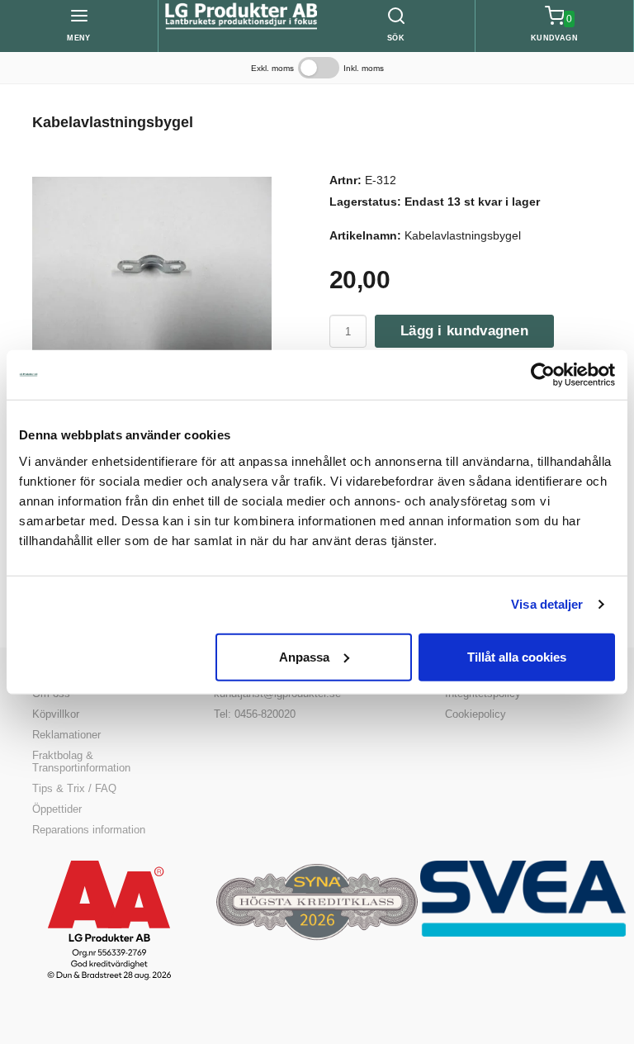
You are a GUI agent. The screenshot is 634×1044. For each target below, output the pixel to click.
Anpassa (304, 656)
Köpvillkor (55, 714)
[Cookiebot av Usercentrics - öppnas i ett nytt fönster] (543, 375)
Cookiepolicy (475, 714)
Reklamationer (66, 734)
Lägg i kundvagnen (464, 331)
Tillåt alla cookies (516, 656)
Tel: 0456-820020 (255, 714)
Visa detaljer (547, 604)
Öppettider (57, 809)
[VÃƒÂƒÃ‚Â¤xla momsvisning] (318, 67)
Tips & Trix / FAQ (74, 788)
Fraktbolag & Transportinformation (81, 761)
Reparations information (88, 829)
